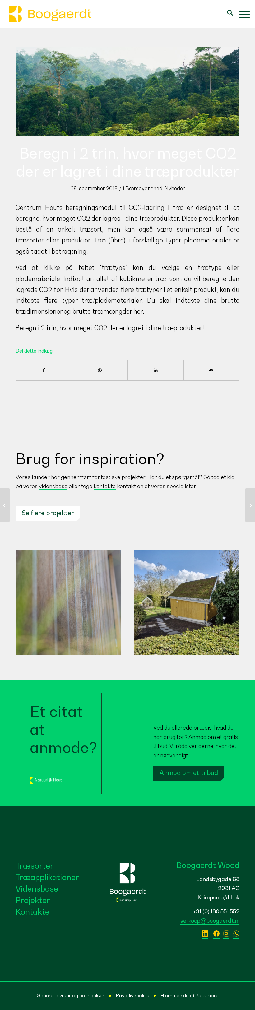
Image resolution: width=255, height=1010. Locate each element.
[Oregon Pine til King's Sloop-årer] (5, 505)
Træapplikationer (47, 877)
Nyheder (175, 188)
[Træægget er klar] (250, 505)
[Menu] (241, 14)
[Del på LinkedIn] (155, 370)
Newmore (207, 995)
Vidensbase (37, 888)
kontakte (105, 486)
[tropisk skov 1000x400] (127, 91)
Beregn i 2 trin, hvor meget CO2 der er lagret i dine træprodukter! (110, 328)
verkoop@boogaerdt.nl (209, 920)
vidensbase (53, 486)
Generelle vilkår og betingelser (70, 995)
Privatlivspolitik (132, 995)
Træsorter (34, 865)
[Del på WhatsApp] (100, 370)
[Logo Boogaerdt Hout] (50, 14)
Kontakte (32, 911)
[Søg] (227, 14)
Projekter (33, 900)
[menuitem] (227, 14)
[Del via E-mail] (211, 370)
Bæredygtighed (143, 188)
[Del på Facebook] (44, 370)
